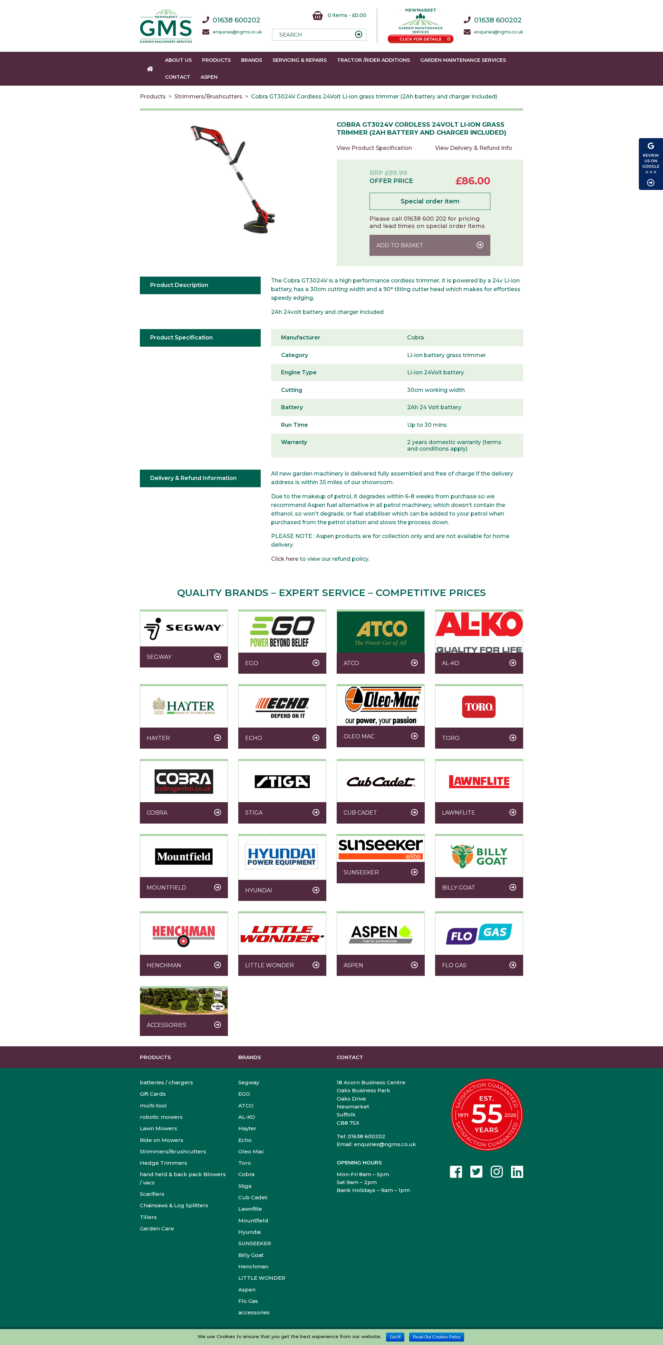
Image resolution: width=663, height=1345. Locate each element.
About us (178, 60)
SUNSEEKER (254, 1243)
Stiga (244, 1186)
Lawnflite (250, 1208)
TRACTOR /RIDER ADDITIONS (373, 60)
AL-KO (246, 1117)
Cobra (246, 1174)
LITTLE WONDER (261, 1278)
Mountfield (253, 1220)
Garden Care (157, 1228)
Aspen (209, 77)
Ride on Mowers (161, 1140)
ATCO (245, 1105)
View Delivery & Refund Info (473, 148)
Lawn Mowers (158, 1128)
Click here (284, 559)
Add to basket (399, 245)
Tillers (148, 1217)
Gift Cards (153, 1094)
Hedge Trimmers (163, 1163)
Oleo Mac (251, 1151)
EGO (244, 1094)
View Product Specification (374, 148)
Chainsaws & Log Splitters (174, 1205)
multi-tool (153, 1105)
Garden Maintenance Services (463, 60)
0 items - (346, 15)
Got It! (395, 1337)
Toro (244, 1163)
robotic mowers (161, 1117)
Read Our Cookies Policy (436, 1337)
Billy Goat (250, 1255)
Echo (245, 1140)
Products (216, 60)
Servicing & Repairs (299, 60)
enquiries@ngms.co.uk (237, 32)
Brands (251, 60)
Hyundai (249, 1232)
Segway (248, 1082)
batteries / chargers (166, 1082)
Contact (177, 77)
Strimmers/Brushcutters (208, 96)
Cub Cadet (252, 1197)
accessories (254, 1312)
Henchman (253, 1266)
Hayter (247, 1128)
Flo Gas (248, 1301)
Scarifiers (152, 1194)
